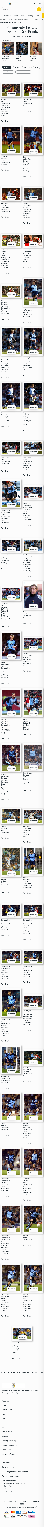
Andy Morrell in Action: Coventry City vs (27, 615)
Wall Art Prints (4, 19)
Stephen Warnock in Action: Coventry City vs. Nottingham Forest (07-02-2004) (5, 726)
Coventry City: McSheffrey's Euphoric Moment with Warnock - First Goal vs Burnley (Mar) (5, 516)
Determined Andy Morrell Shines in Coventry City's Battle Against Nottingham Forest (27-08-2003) (5, 1302)
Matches (16, 19)
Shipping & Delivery (9, 1441)
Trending (30, 16)
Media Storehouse (28, 1507)
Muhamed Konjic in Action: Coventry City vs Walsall (5, 160)
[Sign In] (40, 3)
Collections (7, 16)
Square (37, 67)
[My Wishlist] (29, 3)
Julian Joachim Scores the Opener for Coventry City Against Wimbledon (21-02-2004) (5, 307)
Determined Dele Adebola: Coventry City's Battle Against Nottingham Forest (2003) (5, 1184)
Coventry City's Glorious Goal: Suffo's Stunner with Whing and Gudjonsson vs (27, 659)
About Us (5, 1401)
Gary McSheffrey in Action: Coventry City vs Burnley (27, 313)
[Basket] (34, 3)
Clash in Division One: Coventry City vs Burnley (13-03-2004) (5, 417)
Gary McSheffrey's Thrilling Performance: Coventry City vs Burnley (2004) (27, 419)
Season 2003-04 (38, 19)
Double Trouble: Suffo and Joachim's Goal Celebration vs (27, 724)
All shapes (7, 67)
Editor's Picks (19, 16)
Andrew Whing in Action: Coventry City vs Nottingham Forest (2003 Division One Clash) (27, 1302)
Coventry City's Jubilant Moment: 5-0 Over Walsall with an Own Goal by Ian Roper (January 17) (27, 210)
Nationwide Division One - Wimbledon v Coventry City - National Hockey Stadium (27, 256)
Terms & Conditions (9, 1445)
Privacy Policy (7, 1432)
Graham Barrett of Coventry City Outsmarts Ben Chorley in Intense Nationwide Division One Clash (5, 107)
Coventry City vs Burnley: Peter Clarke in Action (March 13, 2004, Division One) (27, 364)
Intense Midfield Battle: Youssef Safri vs (5, 883)
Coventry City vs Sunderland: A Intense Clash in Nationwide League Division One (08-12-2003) (27, 927)
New (37, 16)
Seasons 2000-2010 (26, 19)
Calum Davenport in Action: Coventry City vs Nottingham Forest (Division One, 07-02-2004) (5, 670)
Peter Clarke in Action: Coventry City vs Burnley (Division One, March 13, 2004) (27, 463)
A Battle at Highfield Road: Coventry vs (5, 829)
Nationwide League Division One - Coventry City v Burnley (5, 559)
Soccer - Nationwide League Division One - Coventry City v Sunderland (27, 882)
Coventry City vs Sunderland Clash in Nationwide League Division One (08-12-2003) (5, 972)
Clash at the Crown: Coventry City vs (27, 102)
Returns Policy (7, 1436)
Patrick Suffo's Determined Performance (5, 1126)
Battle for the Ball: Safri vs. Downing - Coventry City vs (27, 1072)
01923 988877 (10, 1467)
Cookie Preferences (9, 1454)
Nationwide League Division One (11, 22)
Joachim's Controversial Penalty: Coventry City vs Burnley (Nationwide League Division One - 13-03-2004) (27, 563)
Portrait (17, 67)
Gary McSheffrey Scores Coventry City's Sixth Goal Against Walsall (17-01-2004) (27, 164)
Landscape (27, 67)
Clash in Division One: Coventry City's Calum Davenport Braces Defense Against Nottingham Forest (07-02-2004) (5, 784)
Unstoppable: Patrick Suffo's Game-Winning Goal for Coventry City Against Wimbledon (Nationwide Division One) (5, 258)
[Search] (39, 9)
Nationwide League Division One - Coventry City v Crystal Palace (16, 1348)
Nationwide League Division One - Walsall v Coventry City (5, 207)
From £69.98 (5, 121)
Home (10, 19)
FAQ (3, 1427)
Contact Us (6, 1463)
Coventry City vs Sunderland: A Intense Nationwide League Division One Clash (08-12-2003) (5, 1027)
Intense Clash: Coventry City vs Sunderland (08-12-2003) (5, 1079)
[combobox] (19, 9)
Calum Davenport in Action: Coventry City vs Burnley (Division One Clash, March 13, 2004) (5, 365)
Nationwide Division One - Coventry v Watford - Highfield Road (27, 831)
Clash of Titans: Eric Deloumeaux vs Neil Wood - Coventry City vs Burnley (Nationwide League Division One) (27, 510)
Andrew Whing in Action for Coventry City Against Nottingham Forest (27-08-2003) (27, 1130)
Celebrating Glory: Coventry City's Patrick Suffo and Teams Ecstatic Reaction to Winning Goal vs (5, 612)
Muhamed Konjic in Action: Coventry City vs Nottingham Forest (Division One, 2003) (27, 1186)
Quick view (11, 93)
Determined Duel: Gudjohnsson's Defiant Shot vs (5, 461)
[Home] (10, 3)
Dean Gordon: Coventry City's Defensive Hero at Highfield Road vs (27, 779)
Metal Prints (6, 1450)
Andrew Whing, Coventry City (27, 1237)
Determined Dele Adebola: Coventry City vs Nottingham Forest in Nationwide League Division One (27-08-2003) (5, 1244)
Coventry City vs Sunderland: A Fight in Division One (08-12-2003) (5, 925)
